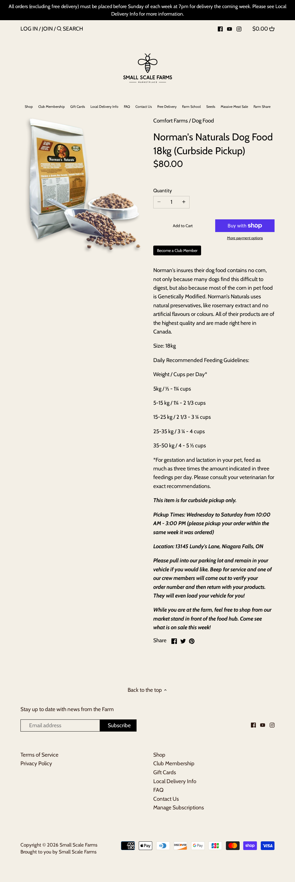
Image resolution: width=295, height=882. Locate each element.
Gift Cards (164, 772)
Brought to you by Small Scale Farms (58, 852)
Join (47, 28)
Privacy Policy (36, 763)
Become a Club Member (177, 250)
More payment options (245, 238)
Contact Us (166, 799)
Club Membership (173, 763)
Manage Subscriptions (178, 807)
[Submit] (59, 30)
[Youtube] (229, 28)
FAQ (158, 790)
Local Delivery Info (174, 781)
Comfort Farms (170, 120)
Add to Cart (183, 225)
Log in (29, 28)
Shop (159, 754)
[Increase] (183, 202)
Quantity (162, 190)
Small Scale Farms (78, 845)
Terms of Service (39, 754)
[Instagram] (239, 28)
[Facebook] (220, 28)
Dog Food (203, 120)
